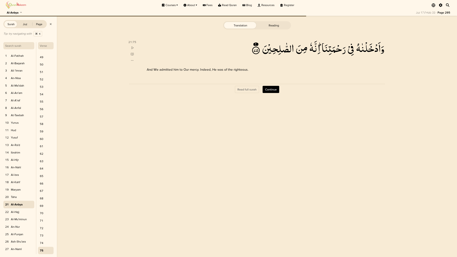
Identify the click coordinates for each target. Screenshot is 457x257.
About (191, 5)
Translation (240, 25)
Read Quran (229, 5)
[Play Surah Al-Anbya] (132, 48)
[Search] (447, 5)
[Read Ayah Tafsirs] (132, 54)
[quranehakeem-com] (16, 5)
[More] (132, 60)
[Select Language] (433, 5)
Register (289, 5)
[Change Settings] (440, 5)
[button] (370, 48)
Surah (11, 24)
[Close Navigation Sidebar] (51, 24)
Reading (274, 25)
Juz (25, 24)
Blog (249, 5)
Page (39, 24)
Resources (267, 5)
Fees (209, 5)
